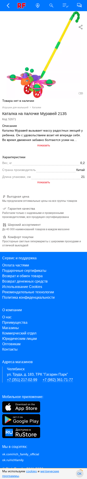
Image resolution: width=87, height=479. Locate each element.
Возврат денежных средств (25, 281)
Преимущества (14, 322)
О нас (7, 317)
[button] (7, 5)
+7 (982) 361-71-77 (58, 380)
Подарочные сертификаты (24, 270)
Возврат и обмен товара (22, 276)
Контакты (10, 349)
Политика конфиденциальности (28, 297)
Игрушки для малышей (15, 107)
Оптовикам (11, 344)
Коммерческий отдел (19, 333)
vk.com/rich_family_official (20, 454)
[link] (22, 6)
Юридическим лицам (19, 339)
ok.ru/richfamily (13, 460)
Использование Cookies (22, 287)
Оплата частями (15, 265)
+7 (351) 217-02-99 (22, 380)
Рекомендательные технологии (28, 292)
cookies (31, 471)
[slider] (79, 473)
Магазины (10, 328)
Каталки (36, 107)
